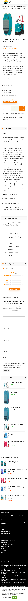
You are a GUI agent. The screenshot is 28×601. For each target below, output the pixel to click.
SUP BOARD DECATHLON (7, 546)
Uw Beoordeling (7, 311)
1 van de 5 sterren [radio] (13, 310)
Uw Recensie (7, 315)
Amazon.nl (7, 107)
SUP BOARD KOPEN (5, 532)
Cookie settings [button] (6, 597)
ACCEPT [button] (15, 597)
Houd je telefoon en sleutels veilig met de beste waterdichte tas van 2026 (13, 566)
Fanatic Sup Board (21, 6)
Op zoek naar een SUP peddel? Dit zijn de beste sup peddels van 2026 (13, 583)
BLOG (2, 548)
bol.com (7, 110)
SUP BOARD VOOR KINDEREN (8, 540)
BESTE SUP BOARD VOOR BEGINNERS (10, 536)
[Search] (24, 2)
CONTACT (3, 550)
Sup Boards (10, 6)
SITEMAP (3, 553)
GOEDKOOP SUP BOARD (7, 544)
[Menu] (2, 2)
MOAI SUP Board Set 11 (16, 382)
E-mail (5, 357)
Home (2, 6)
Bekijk (22, 107)
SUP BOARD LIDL (5, 542)
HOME (2, 529)
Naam (5, 352)
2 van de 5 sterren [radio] (13, 310)
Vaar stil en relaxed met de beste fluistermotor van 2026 (13, 576)
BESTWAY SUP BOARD (6, 538)
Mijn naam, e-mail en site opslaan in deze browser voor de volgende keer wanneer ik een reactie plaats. (14, 365)
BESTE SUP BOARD (5, 534)
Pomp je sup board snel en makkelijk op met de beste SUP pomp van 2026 (13, 569)
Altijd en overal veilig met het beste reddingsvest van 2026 (14, 579)
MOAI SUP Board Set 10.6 (17, 424)
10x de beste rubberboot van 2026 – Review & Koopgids (13, 573)
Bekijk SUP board (9, 102)
